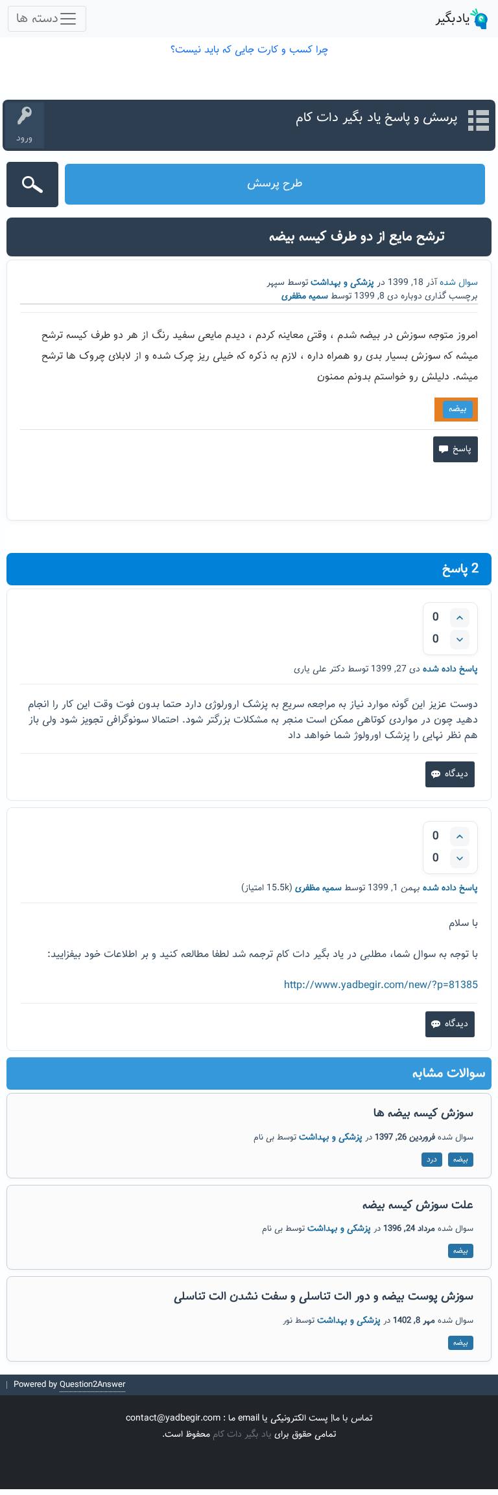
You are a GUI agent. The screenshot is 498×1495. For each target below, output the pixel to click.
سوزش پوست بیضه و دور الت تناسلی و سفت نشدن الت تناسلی (323, 1297)
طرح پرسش (275, 184)
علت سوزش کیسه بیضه (417, 1206)
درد (432, 1159)
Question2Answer (92, 1384)
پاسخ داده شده (450, 669)
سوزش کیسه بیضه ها (423, 1114)
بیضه (458, 409)
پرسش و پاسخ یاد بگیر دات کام (376, 117)
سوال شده (459, 283)
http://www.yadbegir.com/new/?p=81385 (381, 986)
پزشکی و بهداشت (342, 283)
